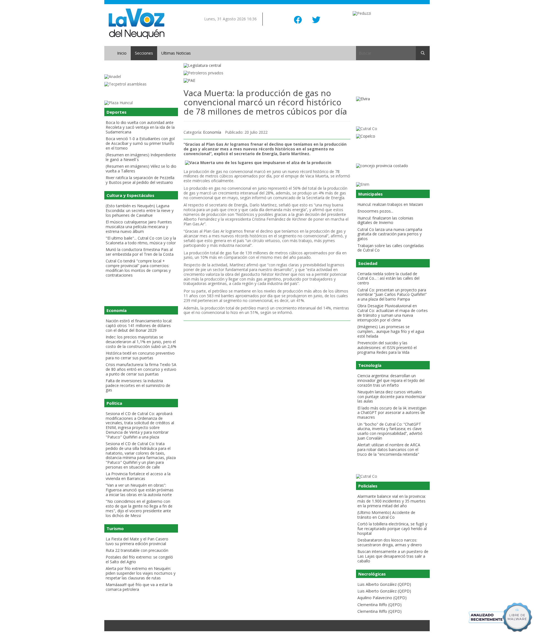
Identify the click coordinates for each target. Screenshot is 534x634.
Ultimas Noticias (176, 53)
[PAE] (267, 80)
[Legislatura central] (267, 65)
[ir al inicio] (136, 23)
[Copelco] (393, 136)
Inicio (122, 53)
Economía (212, 132)
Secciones (144, 53)
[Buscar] (423, 53)
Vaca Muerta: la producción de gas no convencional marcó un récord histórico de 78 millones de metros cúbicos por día (265, 102)
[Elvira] (393, 99)
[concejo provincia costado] (393, 166)
